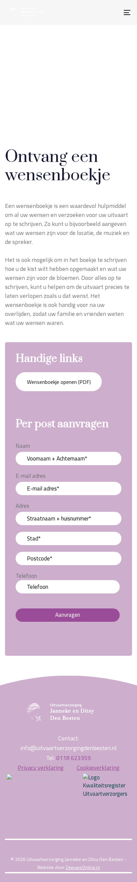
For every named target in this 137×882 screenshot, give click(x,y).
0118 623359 (73, 757)
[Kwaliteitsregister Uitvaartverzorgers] (105, 785)
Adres (22, 506)
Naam (23, 446)
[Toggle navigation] (109, 12)
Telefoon (26, 576)
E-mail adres (31, 476)
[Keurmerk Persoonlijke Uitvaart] (32, 799)
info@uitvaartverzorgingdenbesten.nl (68, 747)
